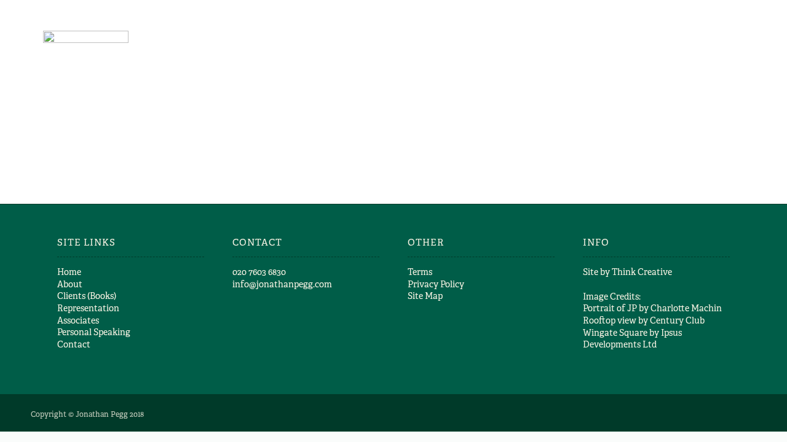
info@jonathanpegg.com (282, 284)
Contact (73, 344)
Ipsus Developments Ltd (632, 339)
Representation (88, 308)
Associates (78, 320)
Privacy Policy (436, 284)
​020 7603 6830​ (259, 271)
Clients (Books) (86, 295)
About (69, 284)
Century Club (677, 320)
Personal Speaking (93, 332)
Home (69, 271)
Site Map (425, 295)
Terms (420, 271)
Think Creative (642, 271)
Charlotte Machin (686, 308)
